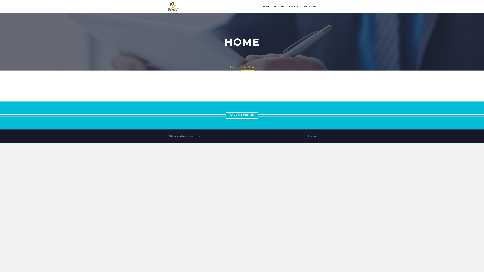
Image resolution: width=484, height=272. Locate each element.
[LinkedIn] (312, 136)
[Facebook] (308, 136)
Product (293, 6)
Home (266, 6)
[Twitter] (315, 136)
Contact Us (309, 6)
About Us (279, 6)
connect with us (242, 115)
